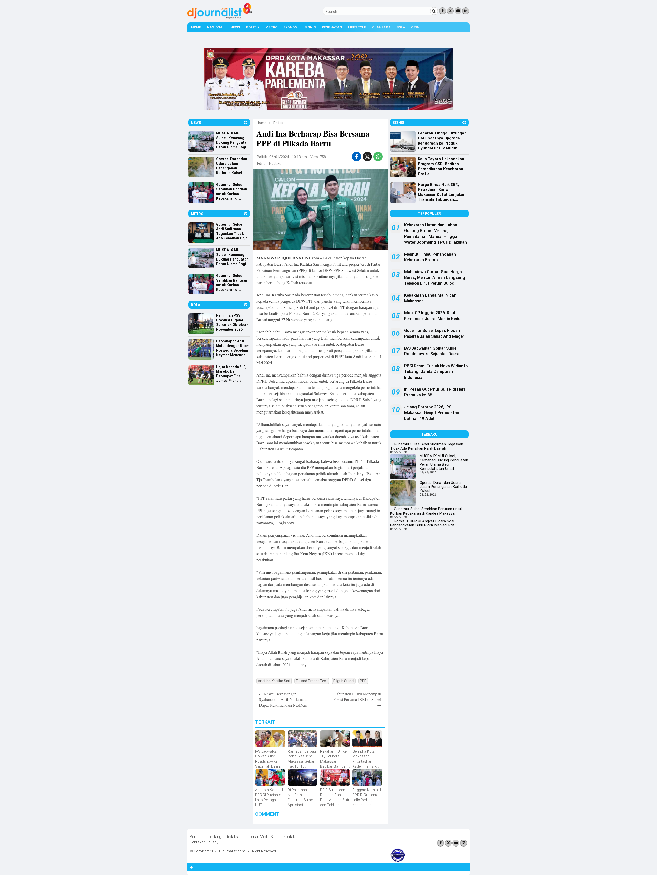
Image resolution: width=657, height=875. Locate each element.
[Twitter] (450, 10)
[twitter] (367, 156)
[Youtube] (458, 10)
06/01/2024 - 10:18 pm (288, 157)
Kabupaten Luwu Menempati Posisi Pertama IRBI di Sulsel (357, 699)
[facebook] (356, 156)
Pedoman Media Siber (261, 837)
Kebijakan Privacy (204, 842)
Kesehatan (332, 27)
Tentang (214, 837)
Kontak (289, 837)
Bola (401, 27)
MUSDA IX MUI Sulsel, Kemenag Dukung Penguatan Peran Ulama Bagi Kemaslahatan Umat (444, 462)
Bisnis (310, 27)
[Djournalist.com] (219, 17)
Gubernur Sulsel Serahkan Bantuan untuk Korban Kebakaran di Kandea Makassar (426, 511)
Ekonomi (291, 27)
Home (196, 27)
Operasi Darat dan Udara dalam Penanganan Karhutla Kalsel (443, 486)
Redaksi (275, 163)
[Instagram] (465, 10)
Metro (271, 27)
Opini (415, 27)
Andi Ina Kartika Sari (274, 681)
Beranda (197, 837)
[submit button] (434, 11)
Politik (252, 27)
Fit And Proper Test (312, 681)
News (235, 27)
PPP (363, 681)
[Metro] (245, 213)
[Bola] (245, 304)
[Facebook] (442, 10)
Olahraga (381, 27)
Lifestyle (357, 27)
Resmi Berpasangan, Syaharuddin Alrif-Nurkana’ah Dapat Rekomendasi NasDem (283, 699)
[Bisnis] (464, 122)
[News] (245, 122)
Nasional (216, 27)
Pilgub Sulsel (343, 681)
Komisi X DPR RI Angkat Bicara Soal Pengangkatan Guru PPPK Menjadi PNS (423, 523)
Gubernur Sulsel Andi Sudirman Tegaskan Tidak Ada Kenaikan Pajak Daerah (426, 446)
